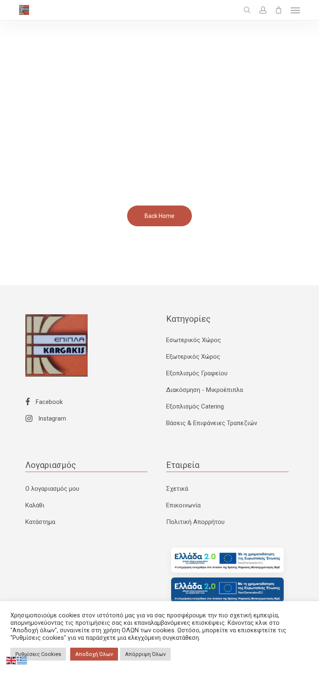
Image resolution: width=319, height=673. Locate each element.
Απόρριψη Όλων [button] (145, 654)
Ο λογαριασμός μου (52, 488)
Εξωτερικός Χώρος (193, 356)
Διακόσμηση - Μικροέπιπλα (204, 390)
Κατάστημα (40, 522)
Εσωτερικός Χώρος (193, 340)
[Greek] (22, 660)
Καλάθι (34, 505)
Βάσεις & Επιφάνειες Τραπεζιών (211, 423)
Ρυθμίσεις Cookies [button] (38, 654)
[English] (11, 660)
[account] (263, 10)
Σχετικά (177, 488)
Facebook (48, 402)
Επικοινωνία (183, 505)
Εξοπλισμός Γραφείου (197, 373)
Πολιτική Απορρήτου (195, 522)
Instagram (51, 418)
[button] (295, 10)
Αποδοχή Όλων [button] (94, 654)
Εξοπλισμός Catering (195, 406)
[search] (247, 10)
